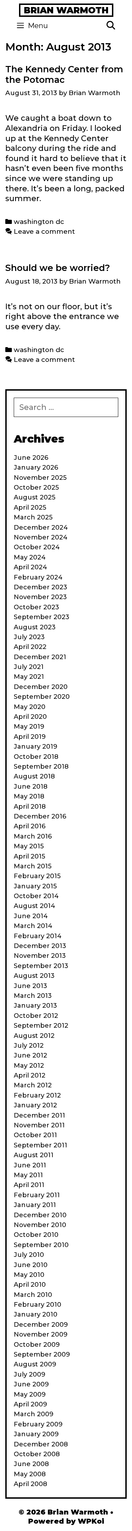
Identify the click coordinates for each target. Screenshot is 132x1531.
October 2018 (36, 757)
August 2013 (34, 976)
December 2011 (39, 1115)
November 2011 (39, 1125)
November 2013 (40, 956)
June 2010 (31, 1265)
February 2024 (38, 577)
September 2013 (41, 966)
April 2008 (30, 1484)
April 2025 (30, 507)
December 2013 (40, 946)
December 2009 (41, 1324)
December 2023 (40, 587)
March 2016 (33, 836)
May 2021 (29, 677)
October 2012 (36, 1016)
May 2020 (29, 707)
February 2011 (37, 1195)
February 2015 (37, 876)
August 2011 (34, 1155)
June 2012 (30, 1055)
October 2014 (36, 896)
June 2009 (31, 1384)
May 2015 (29, 846)
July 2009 (29, 1374)
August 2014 (34, 906)
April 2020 (30, 717)
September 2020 (42, 697)
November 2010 (40, 1225)
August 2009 (35, 1364)
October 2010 (36, 1235)
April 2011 (29, 1185)
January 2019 (35, 746)
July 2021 (29, 667)
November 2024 (41, 537)
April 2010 (30, 1284)
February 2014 (38, 936)
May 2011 (28, 1175)
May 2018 (29, 796)
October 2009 (37, 1344)
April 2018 (30, 806)
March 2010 (33, 1295)
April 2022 (30, 647)
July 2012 (29, 1045)
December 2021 (40, 657)
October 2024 (37, 547)
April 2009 (30, 1404)
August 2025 (34, 497)
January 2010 (35, 1314)
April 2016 (29, 826)
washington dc (39, 222)
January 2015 (35, 886)
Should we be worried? (57, 268)
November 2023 (40, 597)
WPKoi (91, 1521)
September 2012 (41, 1025)
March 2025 (33, 517)
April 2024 (30, 567)
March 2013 (33, 996)
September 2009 (42, 1354)
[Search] (110, 25)
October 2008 (37, 1454)
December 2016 (40, 816)
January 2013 (35, 1005)
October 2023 (36, 607)
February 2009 (38, 1424)
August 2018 (34, 776)
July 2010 (29, 1255)
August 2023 (35, 627)
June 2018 (31, 786)
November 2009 (41, 1334)
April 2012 (29, 1075)
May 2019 (29, 726)
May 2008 (30, 1474)
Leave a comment (44, 231)
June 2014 (31, 916)
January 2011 (35, 1205)
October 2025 (36, 487)
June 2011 (30, 1165)
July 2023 (29, 637)
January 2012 (35, 1105)
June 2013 (30, 986)
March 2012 (33, 1085)
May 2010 (29, 1275)
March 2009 (34, 1414)
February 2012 (37, 1095)
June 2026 (31, 458)
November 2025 (40, 478)
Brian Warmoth (66, 10)
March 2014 (33, 926)
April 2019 (30, 737)
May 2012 (29, 1065)
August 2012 (34, 1036)
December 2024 (41, 527)
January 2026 (36, 467)
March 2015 (32, 866)
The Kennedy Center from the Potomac (64, 74)
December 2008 (41, 1444)
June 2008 (31, 1464)
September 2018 (41, 766)
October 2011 (35, 1135)
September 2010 (41, 1245)
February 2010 (37, 1304)
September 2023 (41, 617)
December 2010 (40, 1215)
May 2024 (30, 557)
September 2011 (40, 1145)
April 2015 (29, 856)
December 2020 (41, 687)
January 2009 (36, 1434)
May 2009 (30, 1394)
